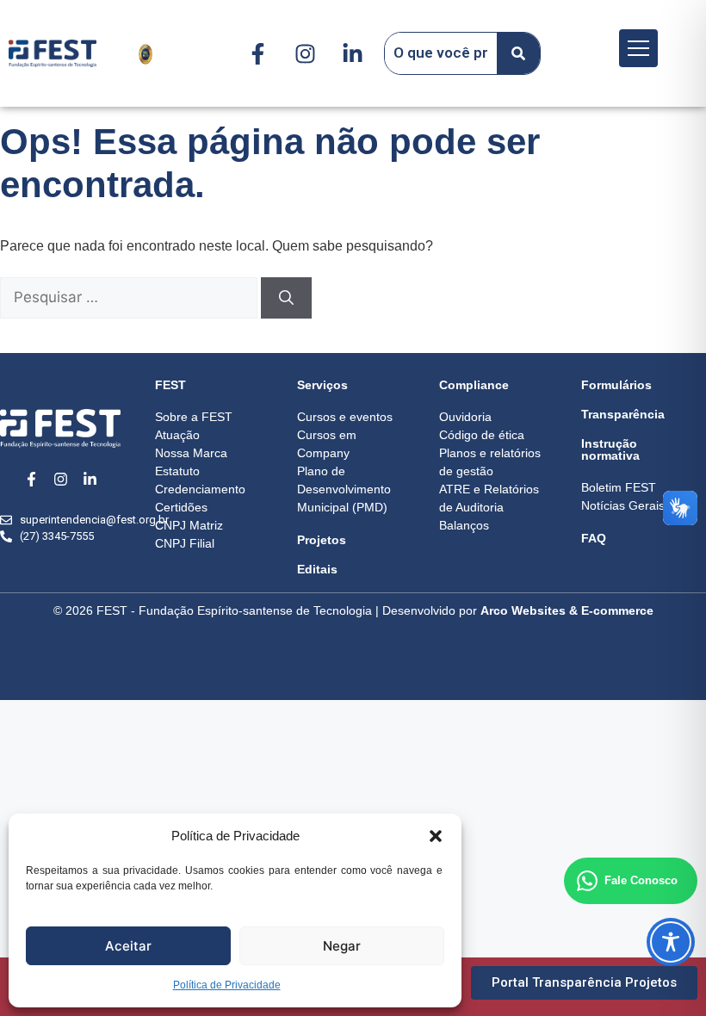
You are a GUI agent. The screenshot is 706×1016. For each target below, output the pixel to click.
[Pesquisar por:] (130, 297)
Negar (342, 946)
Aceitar (128, 946)
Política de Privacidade (227, 985)
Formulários (616, 385)
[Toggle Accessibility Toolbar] (670, 942)
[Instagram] (305, 53)
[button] (435, 836)
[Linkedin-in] (353, 53)
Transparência (623, 414)
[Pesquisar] (286, 298)
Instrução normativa (610, 449)
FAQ (593, 538)
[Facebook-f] (258, 53)
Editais (317, 569)
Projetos (321, 540)
